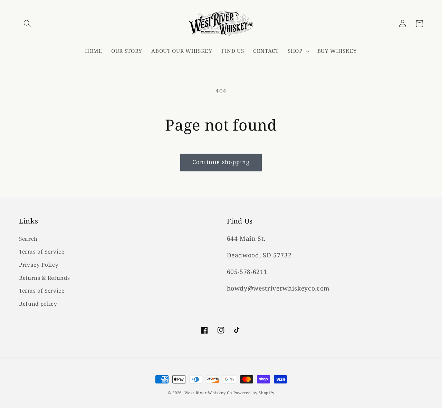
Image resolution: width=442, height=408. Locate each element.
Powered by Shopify (254, 392)
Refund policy (38, 303)
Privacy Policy (38, 264)
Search (28, 239)
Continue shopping (221, 162)
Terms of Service (42, 251)
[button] (27, 23)
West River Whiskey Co (208, 392)
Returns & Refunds (44, 278)
